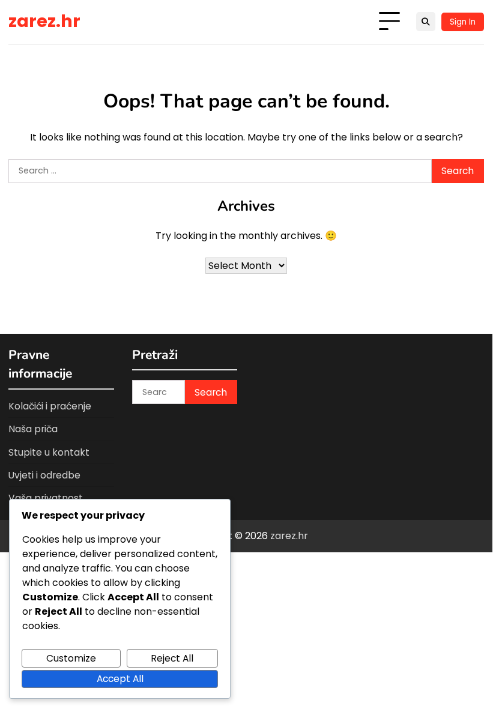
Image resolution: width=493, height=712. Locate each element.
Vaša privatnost (45, 498)
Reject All (172, 658)
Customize (71, 658)
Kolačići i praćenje (49, 406)
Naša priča (33, 429)
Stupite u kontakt (48, 452)
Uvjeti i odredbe (44, 475)
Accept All (120, 678)
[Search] (425, 21)
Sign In (463, 22)
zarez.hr (44, 21)
